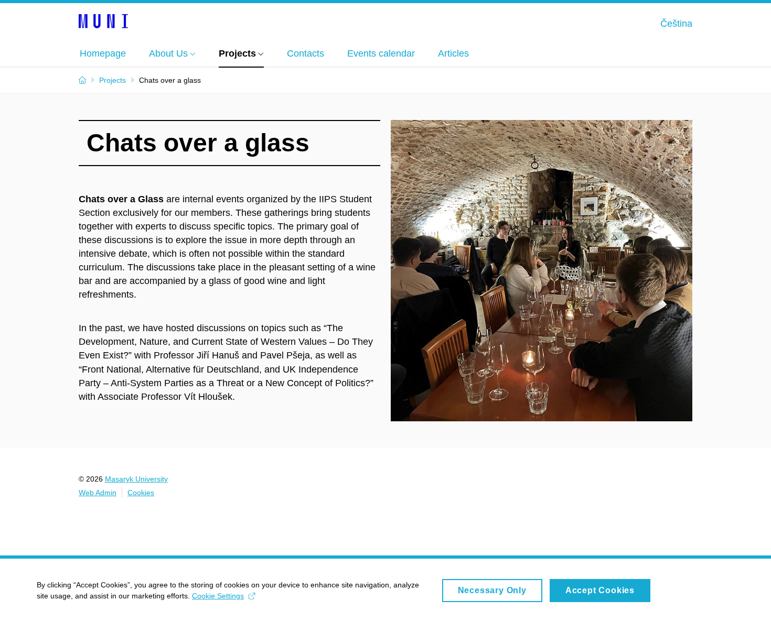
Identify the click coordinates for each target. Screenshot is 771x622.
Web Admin (97, 492)
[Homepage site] (103, 20)
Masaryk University (136, 479)
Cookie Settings (218, 596)
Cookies (140, 492)
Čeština (676, 23)
